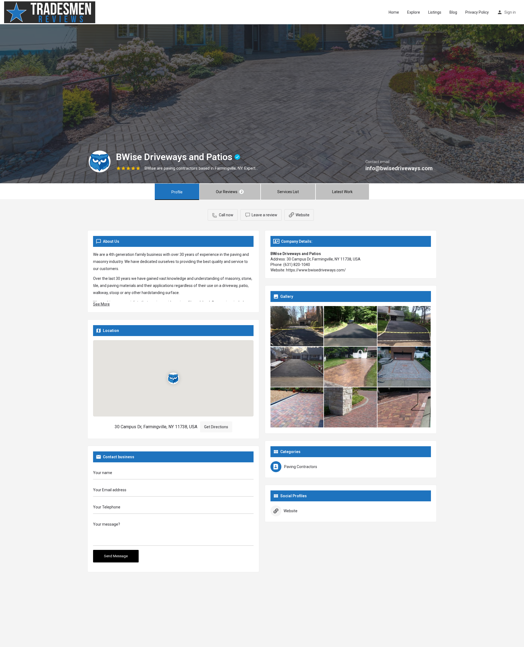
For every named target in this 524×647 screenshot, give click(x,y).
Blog (453, 12)
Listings (434, 12)
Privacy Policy (477, 12)
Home (394, 12)
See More (101, 304)
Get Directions (216, 427)
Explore (413, 12)
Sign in (510, 12)
